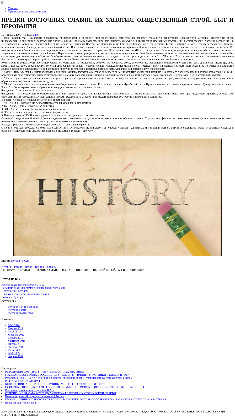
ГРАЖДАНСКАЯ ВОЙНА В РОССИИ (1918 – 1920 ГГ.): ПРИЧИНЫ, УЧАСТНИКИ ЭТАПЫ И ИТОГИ (67, 374)
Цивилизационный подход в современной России (34, 396)
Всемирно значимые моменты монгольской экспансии (33, 287)
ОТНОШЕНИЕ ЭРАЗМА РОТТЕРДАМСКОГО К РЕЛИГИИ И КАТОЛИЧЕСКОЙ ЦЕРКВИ (60, 393)
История (6, 266)
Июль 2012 (14, 331)
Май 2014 (14, 325)
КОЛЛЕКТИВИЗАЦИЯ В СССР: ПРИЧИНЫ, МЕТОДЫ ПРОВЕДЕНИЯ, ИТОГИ (54, 384)
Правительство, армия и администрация (25, 294)
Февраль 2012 (16, 334)
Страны (51, 266)
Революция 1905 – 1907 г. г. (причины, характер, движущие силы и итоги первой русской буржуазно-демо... (68, 377)
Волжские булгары (12, 297)
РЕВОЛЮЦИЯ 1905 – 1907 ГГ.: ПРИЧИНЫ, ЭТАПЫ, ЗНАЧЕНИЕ (44, 371)
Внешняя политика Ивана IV (22, 402)
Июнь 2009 (14, 350)
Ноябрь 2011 (15, 337)
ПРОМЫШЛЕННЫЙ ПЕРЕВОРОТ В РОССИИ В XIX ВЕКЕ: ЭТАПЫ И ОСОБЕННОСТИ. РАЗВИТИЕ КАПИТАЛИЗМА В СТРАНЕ (85, 399)
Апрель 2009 (15, 356)
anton (36, 34)
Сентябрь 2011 (16, 340)
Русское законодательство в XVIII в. (22, 284)
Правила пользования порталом (27, 11)
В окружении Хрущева (15, 290)
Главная (13, 8)
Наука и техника (34, 266)
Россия (18, 266)
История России (20, 260)
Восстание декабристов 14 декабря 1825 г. (30, 390)
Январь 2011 (15, 343)
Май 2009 (14, 353)
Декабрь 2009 (16, 347)
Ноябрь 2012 (15, 328)
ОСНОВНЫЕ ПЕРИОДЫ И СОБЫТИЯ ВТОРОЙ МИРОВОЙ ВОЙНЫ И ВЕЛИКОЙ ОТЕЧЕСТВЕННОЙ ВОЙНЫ (74, 387)
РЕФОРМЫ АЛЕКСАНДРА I (22, 380)
